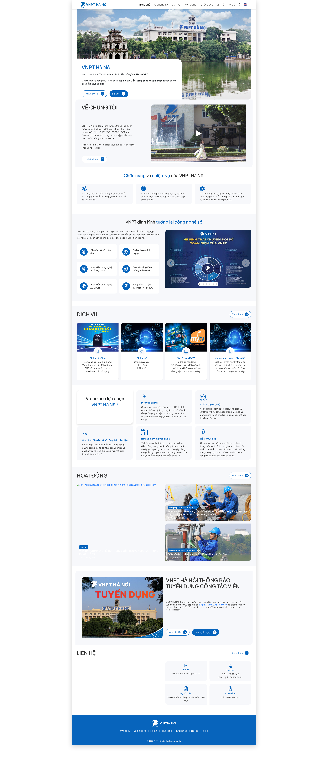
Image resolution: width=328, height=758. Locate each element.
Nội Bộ (231, 4)
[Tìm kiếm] (240, 4)
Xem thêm (237, 314)
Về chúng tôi (161, 4)
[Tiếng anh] (245, 4)
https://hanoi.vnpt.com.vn (213, 604)
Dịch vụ (176, 4)
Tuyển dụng (206, 4)
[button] (200, 284)
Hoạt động (190, 4)
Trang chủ (144, 4)
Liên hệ (220, 4)
